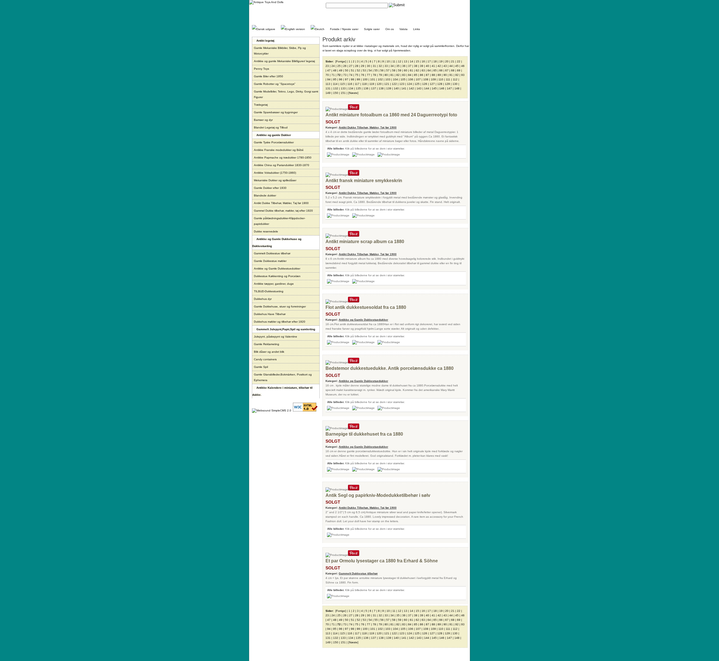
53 (364, 70)
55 (376, 70)
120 (379, 83)
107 (418, 79)
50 (346, 70)
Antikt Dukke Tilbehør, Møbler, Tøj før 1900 (281, 203)
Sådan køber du (435, 4)
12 (399, 61)
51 (352, 70)
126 (424, 83)
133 (343, 88)
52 (358, 70)
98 (352, 79)
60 (405, 70)
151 (343, 92)
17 (429, 61)
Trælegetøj (261, 104)
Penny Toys (261, 68)
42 (439, 65)
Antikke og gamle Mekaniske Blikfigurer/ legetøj (284, 61)
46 (463, 65)
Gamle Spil (261, 366)
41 (433, 65)
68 (452, 70)
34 (392, 65)
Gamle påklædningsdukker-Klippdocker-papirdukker (279, 221)
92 (457, 74)
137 (373, 88)
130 (455, 83)
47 (329, 70)
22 (458, 61)
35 (398, 65)
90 (445, 74)
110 (440, 79)
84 (409, 74)
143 (419, 88)
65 (435, 70)
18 (435, 61)
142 (411, 88)
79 (380, 74)
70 (327, 74)
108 (425, 79)
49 (340, 70)
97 (346, 79)
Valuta (403, 29)
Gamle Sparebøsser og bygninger (276, 112)
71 (333, 74)
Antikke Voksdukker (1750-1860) (275, 172)
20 (447, 61)
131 (328, 88)
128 (439, 83)
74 (350, 74)
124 (409, 83)
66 (441, 70)
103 (387, 79)
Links (416, 29)
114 (335, 83)
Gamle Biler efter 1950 (268, 76)
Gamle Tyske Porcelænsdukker (274, 142)
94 (329, 79)
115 (342, 83)
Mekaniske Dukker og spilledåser (275, 180)
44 (451, 65)
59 (399, 70)
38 (415, 65)
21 (452, 61)
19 (441, 61)
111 (448, 79)
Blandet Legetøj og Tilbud (271, 127)
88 (433, 74)
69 (458, 70)
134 (350, 88)
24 (333, 65)
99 (358, 79)
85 (415, 74)
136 (365, 88)
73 (345, 74)
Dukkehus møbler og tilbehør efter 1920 (279, 321)
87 (427, 74)
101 (372, 79)
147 (449, 88)
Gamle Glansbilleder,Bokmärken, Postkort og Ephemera (283, 377)
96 (340, 79)
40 (427, 65)
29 (362, 65)
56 (382, 70)
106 (410, 79)
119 (371, 83)
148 (456, 88)
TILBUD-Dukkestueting (268, 291)
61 (411, 70)
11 (393, 61)
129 (447, 83)
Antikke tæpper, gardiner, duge (274, 283)
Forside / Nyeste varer (344, 29)
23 (327, 65)
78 (374, 74)
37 (409, 65)
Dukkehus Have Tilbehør (270, 314)
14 (411, 61)
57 (388, 70)
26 (345, 65)
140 (396, 88)
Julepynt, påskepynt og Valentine (275, 336)
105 (403, 79)
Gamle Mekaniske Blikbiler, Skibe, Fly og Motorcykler (280, 50)
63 (423, 70)
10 (388, 61)
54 (370, 70)
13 (405, 61)
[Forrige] (340, 61)
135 (358, 88)
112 (455, 79)
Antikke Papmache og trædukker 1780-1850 (282, 157)
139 (388, 88)
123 (401, 83)
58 (393, 70)
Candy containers (265, 359)
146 (441, 88)
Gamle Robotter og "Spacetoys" (274, 83)
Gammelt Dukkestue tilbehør (272, 253)
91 (451, 74)
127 (432, 83)
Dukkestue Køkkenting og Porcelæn (277, 276)
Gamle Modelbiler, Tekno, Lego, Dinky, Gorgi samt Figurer (286, 94)
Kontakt (417, 4)
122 (394, 83)
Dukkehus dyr (263, 298)
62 (417, 70)
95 (334, 79)
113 (328, 83)
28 (356, 65)
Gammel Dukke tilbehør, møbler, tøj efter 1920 (283, 210)
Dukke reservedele (266, 231)
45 (457, 65)
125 (417, 83)
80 (386, 74)
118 (364, 83)
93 (463, 74)
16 (423, 61)
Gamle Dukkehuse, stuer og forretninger (280, 306)
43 (445, 65)
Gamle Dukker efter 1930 (270, 187)
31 (374, 65)
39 (421, 65)
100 (365, 79)
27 (350, 65)
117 (357, 83)
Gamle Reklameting (266, 344)
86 (421, 74)
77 (368, 74)
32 (380, 65)
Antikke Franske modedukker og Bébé (279, 149)
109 (433, 79)
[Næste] (353, 92)
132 (335, 88)
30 (368, 65)
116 (349, 83)
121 (386, 83)
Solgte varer (372, 29)
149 (328, 92)
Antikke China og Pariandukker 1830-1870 (281, 165)
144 (426, 88)
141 (403, 88)
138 (381, 88)
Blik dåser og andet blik (269, 351)
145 (434, 88)
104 (395, 79)
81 (392, 74)
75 (356, 74)
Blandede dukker (265, 195)
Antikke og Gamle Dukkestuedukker (277, 268)
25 (339, 65)
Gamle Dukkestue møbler (270, 260)
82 (398, 74)
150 (335, 92)
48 (334, 70)
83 (404, 74)
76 (362, 74)
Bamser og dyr (263, 119)
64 (429, 70)
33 (386, 65)
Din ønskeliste (458, 4)
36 (404, 65)
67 (447, 70)
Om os (389, 29)
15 (417, 61)
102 (380, 79)
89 (439, 74)
